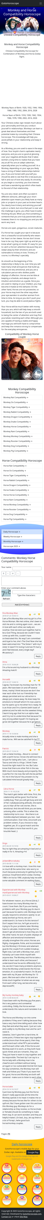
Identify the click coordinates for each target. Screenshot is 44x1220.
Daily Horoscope (10, 531)
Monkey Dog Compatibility (15, 446)
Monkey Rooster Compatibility (16, 441)
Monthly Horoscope (12, 541)
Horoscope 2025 (10, 546)
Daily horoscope (22, 1144)
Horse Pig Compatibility (13, 519)
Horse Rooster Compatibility (16, 509)
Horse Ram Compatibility (14, 499)
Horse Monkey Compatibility (16, 504)
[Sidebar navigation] (41, 3)
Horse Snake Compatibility (15, 490)
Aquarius (22, 1199)
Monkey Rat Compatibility (14, 397)
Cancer (6, 1178)
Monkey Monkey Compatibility (16, 436)
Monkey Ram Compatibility (15, 431)
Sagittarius (37, 1188)
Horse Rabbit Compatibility (15, 480)
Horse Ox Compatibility (13, 470)
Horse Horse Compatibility (15, 495)
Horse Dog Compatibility (14, 514)
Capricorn (7, 1199)
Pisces (37, 1199)
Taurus (22, 1167)
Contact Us (6, 1216)
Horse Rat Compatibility (13, 465)
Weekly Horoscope (11, 536)
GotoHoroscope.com (32, 1214)
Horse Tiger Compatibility (14, 475)
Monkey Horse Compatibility (16, 426)
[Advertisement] (22, 82)
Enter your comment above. (13, 588)
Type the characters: (26, 595)
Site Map (23, 1216)
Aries (6, 1167)
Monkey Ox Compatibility (14, 402)
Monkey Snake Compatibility (16, 421)
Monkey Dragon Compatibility (16, 417)
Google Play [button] (33, 1152)
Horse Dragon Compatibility (15, 485)
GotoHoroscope (10, 3)
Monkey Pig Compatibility (14, 451)
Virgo (37, 1178)
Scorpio (22, 1188)
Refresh (6, 598)
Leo (22, 1178)
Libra (6, 1188)
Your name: (6, 567)
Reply (38, 656)
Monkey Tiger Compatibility (15, 407)
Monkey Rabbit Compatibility (16, 412)
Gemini (37, 1167)
